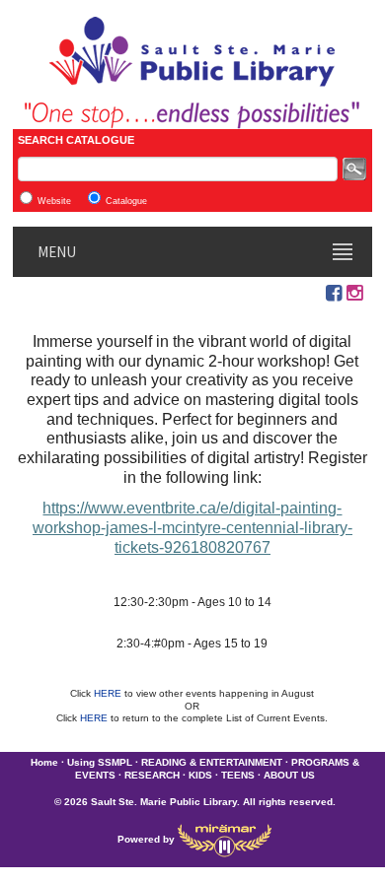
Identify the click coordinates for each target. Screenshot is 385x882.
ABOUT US (289, 775)
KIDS (200, 775)
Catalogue (126, 201)
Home (44, 762)
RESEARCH (152, 775)
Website (54, 201)
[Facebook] (334, 293)
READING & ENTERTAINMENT (211, 762)
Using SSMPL (99, 762)
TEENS (238, 775)
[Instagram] (354, 293)
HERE (109, 693)
